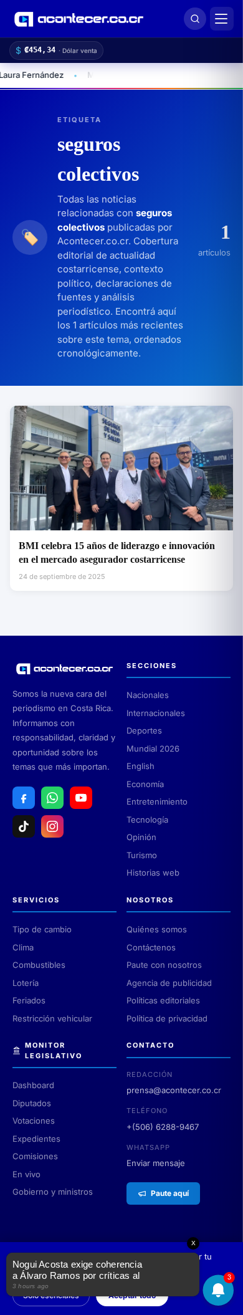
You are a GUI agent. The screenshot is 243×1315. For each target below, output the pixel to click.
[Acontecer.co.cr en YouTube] (81, 798)
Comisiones (35, 1156)
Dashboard (33, 1085)
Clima (23, 947)
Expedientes (36, 1139)
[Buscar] (195, 18)
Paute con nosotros (164, 965)
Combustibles (38, 965)
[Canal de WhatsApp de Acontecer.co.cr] (52, 798)
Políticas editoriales (163, 1000)
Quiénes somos (156, 929)
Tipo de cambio (42, 929)
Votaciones (33, 1121)
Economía (145, 784)
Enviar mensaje (155, 1163)
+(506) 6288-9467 (162, 1127)
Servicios (36, 900)
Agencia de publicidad (169, 983)
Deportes (144, 730)
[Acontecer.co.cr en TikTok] (23, 826)
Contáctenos (151, 947)
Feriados (28, 1000)
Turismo (141, 855)
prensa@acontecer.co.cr (173, 1090)
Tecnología (147, 820)
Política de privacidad (166, 1018)
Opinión (141, 837)
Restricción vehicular (52, 1018)
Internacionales (155, 713)
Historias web (152, 872)
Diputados (31, 1103)
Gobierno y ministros (52, 1192)
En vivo (26, 1174)
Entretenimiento (157, 801)
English (140, 766)
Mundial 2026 (152, 748)
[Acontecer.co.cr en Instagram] (52, 826)
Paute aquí (170, 1193)
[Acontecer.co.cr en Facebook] (23, 798)
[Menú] (222, 19)
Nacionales (147, 695)
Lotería (25, 983)
